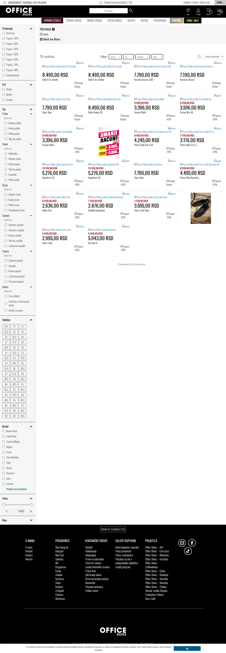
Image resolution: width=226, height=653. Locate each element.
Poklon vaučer (91, 591)
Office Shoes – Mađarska (157, 555)
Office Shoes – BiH (154, 547)
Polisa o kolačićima (124, 555)
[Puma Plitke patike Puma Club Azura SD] (155, 130)
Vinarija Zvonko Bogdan (156, 591)
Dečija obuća (114, 20)
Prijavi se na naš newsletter (118, 2)
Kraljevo (59, 587)
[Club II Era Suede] (50, 66)
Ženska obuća (74, 20)
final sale (192, 20)
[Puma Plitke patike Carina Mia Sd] (200, 97)
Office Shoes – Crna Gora (157, 551)
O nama (28, 547)
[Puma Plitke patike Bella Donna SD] (109, 97)
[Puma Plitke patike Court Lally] (63, 228)
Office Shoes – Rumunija (156, 575)
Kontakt (29, 551)
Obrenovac (60, 599)
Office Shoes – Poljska (156, 587)
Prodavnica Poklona (154, 595)
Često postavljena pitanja (97, 579)
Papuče (176, 20)
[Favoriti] (208, 10)
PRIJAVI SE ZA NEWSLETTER (113, 529)
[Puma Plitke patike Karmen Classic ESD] (155, 64)
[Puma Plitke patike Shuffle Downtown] (109, 195)
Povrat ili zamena (93, 563)
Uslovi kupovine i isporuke (127, 547)
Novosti (28, 559)
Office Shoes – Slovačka (156, 579)
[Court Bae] (48, 99)
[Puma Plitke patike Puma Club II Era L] (200, 130)
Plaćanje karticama (94, 587)
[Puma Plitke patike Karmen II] (109, 228)
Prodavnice (160, 20)
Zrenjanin (59, 591)
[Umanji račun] (109, 144)
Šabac (58, 583)
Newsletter (90, 583)
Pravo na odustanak (94, 559)
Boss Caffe (150, 599)
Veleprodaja (90, 555)
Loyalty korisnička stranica (97, 567)
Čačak (58, 571)
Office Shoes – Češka (155, 571)
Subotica (59, 559)
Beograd (59, 551)
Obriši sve (8, 118)
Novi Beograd (61, 547)
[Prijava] (198, 10)
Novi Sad (59, 555)
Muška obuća (94, 20)
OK (187, 648)
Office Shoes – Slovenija (156, 583)
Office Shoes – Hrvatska (156, 559)
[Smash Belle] (141, 99)
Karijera (29, 555)
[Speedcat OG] (49, 164)
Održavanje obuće (93, 575)
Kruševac (59, 579)
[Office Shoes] (19, 11)
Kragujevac (60, 567)
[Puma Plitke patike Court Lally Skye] (155, 195)
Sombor (58, 575)
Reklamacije (91, 551)
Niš (56, 563)
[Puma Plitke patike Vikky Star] (63, 195)
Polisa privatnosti (123, 551)
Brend (144, 20)
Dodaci (131, 20)
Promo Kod (90, 571)
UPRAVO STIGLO (52, 20)
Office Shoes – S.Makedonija (152, 565)
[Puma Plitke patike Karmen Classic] (200, 64)
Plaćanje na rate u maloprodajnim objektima (126, 561)
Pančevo (59, 595)
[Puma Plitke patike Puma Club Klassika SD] (200, 162)
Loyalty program (122, 567)
